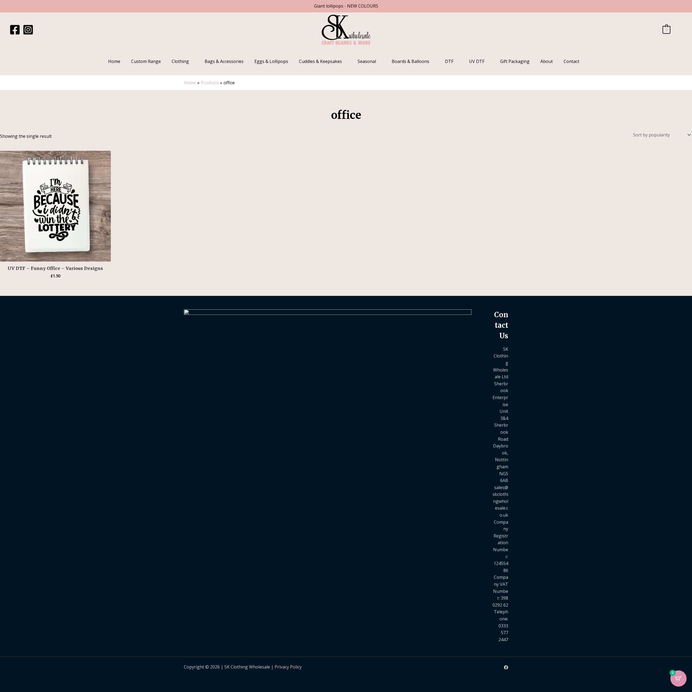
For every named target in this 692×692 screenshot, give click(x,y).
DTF (449, 61)
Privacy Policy (288, 667)
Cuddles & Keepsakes (320, 61)
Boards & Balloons (410, 61)
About (546, 61)
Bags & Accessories (224, 61)
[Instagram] (28, 29)
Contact (571, 61)
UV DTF (476, 61)
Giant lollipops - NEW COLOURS (346, 6)
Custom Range (146, 61)
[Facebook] (14, 29)
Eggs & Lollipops (271, 61)
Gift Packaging (515, 61)
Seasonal (367, 61)
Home (114, 61)
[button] (679, 30)
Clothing (180, 61)
